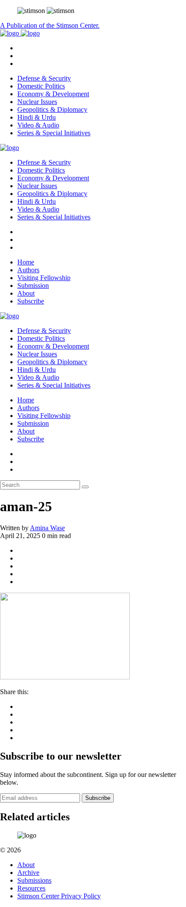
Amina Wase (47, 528)
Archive (28, 872)
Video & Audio (38, 125)
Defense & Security (44, 78)
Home (25, 262)
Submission (33, 285)
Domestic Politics (41, 86)
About (26, 293)
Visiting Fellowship (44, 277)
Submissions (34, 880)
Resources (31, 888)
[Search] (85, 487)
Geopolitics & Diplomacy (52, 109)
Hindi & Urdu (36, 117)
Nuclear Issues (37, 101)
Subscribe (30, 301)
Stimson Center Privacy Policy (59, 896)
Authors (28, 270)
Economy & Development (53, 94)
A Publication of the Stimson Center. (49, 25)
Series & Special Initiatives (53, 133)
